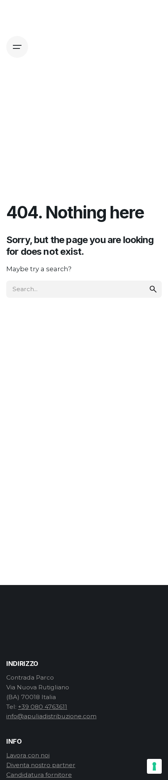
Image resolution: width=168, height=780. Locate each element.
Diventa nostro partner (40, 765)
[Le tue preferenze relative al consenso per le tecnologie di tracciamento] (154, 766)
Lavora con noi (28, 755)
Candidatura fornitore (39, 774)
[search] (153, 289)
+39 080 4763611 (42, 706)
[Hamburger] (17, 47)
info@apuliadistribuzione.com (51, 716)
